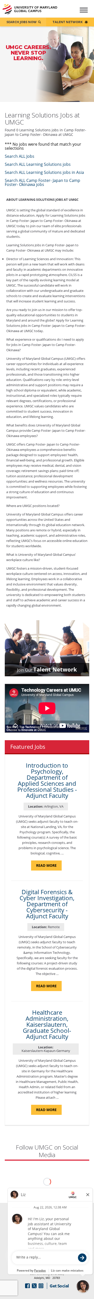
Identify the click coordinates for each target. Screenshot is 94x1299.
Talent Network (68, 22)
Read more (49, 867)
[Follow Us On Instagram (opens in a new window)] (41, 1285)
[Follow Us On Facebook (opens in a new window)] (27, 1285)
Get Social (59, 1286)
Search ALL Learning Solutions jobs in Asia (44, 172)
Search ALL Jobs (19, 156)
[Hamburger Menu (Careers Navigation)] (82, 12)
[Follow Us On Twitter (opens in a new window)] (34, 1285)
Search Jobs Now (22, 22)
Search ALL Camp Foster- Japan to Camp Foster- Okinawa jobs (42, 182)
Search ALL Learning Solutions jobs (38, 164)
